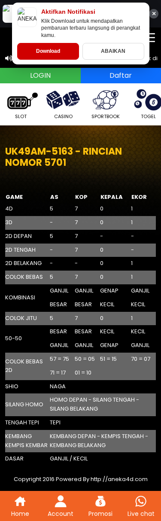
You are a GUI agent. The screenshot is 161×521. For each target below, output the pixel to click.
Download (48, 51)
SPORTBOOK (105, 116)
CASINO (63, 116)
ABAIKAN (113, 51)
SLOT (21, 116)
